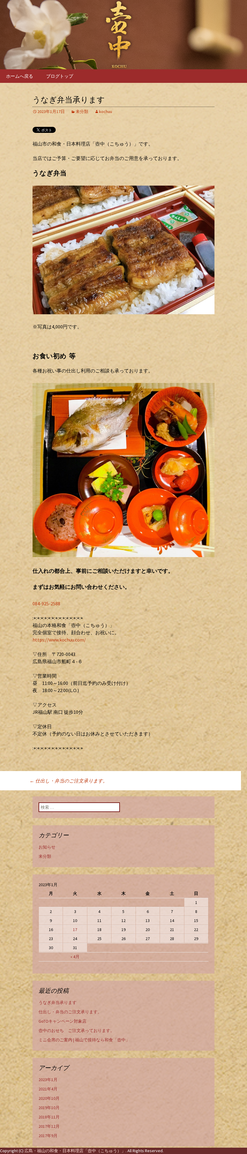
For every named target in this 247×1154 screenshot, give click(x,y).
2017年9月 (48, 1135)
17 (75, 929)
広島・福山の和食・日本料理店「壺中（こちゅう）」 (75, 1150)
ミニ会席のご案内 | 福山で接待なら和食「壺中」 (84, 1040)
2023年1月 (48, 1079)
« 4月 (75, 956)
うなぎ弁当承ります (58, 1002)
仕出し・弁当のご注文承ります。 (69, 781)
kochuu (105, 111)
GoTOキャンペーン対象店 (62, 1021)
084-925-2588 (46, 604)
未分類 (82, 111)
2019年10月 (49, 1107)
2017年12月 (49, 1126)
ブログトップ (59, 76)
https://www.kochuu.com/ (59, 640)
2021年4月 (48, 1089)
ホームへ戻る (19, 76)
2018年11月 (49, 1117)
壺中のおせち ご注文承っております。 (76, 1030)
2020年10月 (49, 1098)
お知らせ (47, 847)
